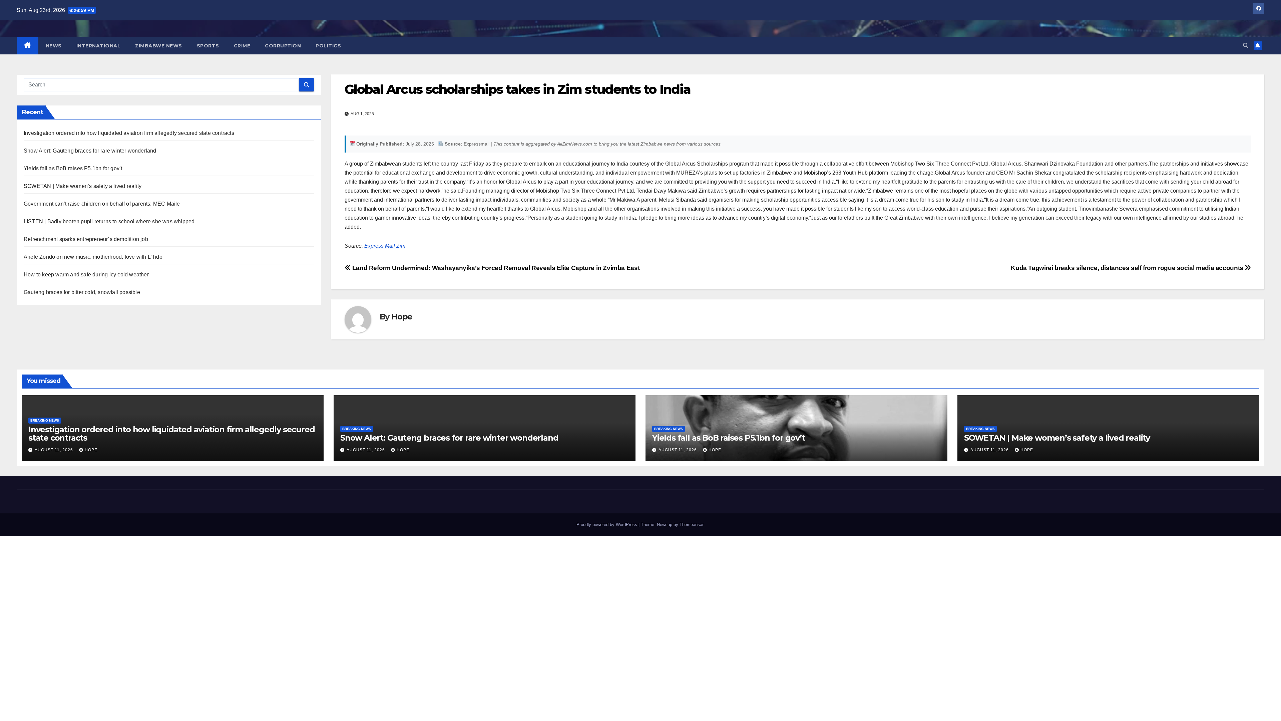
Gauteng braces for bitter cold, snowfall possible (82, 292)
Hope (401, 316)
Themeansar (691, 524)
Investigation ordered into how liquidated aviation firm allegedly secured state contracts (129, 133)
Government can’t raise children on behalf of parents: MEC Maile (102, 204)
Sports (208, 46)
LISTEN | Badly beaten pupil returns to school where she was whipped (109, 221)
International (98, 46)
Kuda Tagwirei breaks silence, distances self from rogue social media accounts (1128, 267)
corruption (283, 46)
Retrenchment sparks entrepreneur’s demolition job (86, 239)
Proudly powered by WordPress (607, 524)
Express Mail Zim (384, 246)
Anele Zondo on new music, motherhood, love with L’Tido (93, 257)
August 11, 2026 (54, 450)
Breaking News (44, 420)
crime (242, 46)
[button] (1245, 45)
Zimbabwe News (158, 46)
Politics (328, 46)
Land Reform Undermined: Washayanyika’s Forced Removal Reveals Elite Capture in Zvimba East (495, 267)
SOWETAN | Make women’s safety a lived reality (82, 186)
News (54, 46)
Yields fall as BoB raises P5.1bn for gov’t (73, 168)
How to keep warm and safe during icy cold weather (86, 274)
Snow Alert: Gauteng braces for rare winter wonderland (90, 151)
